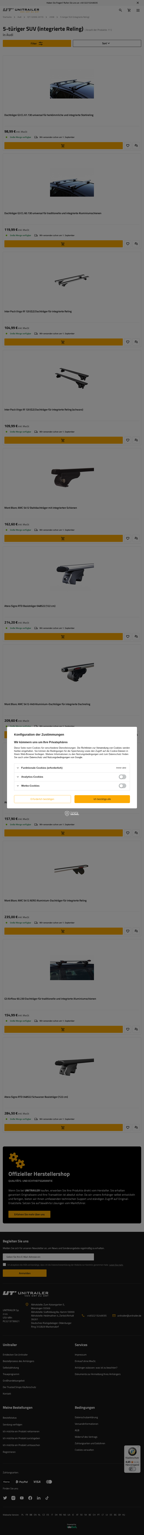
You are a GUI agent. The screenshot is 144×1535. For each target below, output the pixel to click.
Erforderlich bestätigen (42, 799)
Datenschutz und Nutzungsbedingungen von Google (56, 757)
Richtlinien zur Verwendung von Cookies (101, 747)
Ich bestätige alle (102, 799)
